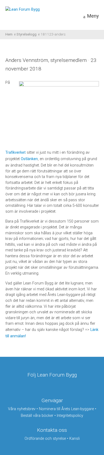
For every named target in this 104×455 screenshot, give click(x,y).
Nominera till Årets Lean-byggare (66, 409)
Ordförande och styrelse (45, 438)
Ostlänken (29, 159)
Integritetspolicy (70, 415)
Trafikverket (15, 152)
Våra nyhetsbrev (21, 409)
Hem (9, 34)
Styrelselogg (27, 34)
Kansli (74, 438)
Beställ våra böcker (37, 415)
